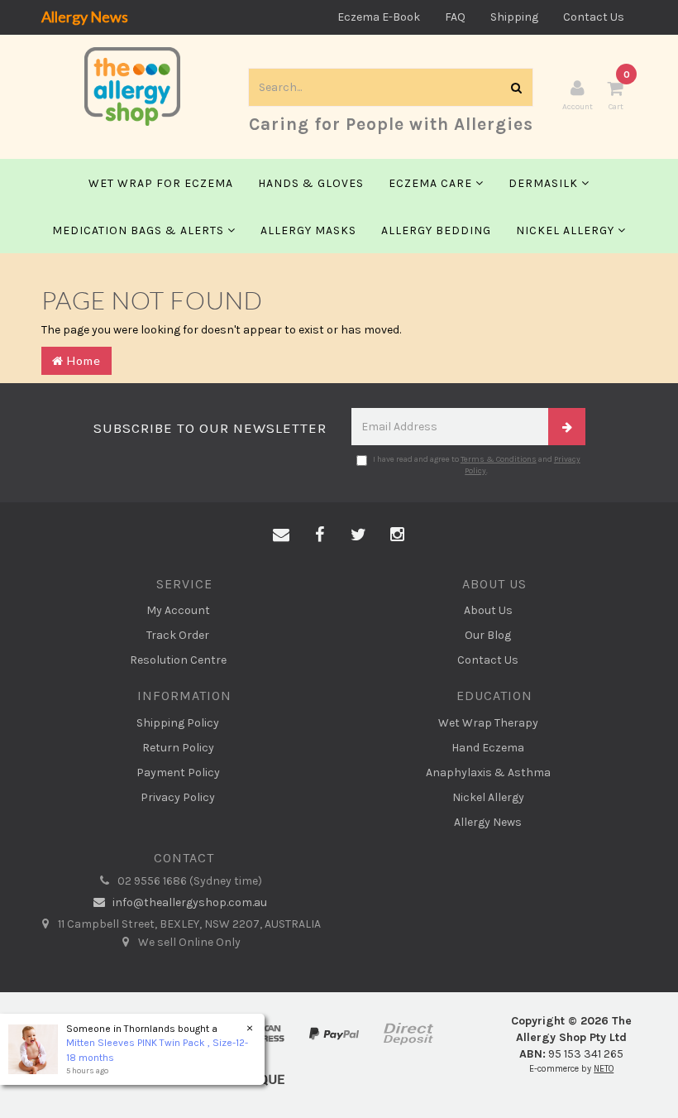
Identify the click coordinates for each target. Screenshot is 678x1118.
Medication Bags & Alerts (139, 230)
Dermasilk (544, 183)
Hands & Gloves (311, 183)
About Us (488, 610)
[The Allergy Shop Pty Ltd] (131, 86)
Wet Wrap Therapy (488, 723)
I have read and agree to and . (476, 465)
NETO (604, 1068)
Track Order (177, 635)
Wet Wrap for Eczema (160, 183)
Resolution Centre (178, 660)
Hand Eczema (487, 748)
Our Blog (488, 635)
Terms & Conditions (499, 459)
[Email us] (281, 535)
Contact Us (593, 17)
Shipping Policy (177, 723)
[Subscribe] (566, 426)
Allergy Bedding (436, 230)
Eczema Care (432, 183)
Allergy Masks (308, 230)
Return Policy (178, 748)
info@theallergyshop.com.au (188, 902)
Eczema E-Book (378, 17)
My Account (178, 610)
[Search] (516, 87)
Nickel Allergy (567, 230)
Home (82, 360)
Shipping (514, 17)
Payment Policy (178, 772)
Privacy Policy (178, 797)
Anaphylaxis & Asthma (488, 772)
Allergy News (84, 16)
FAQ (455, 17)
